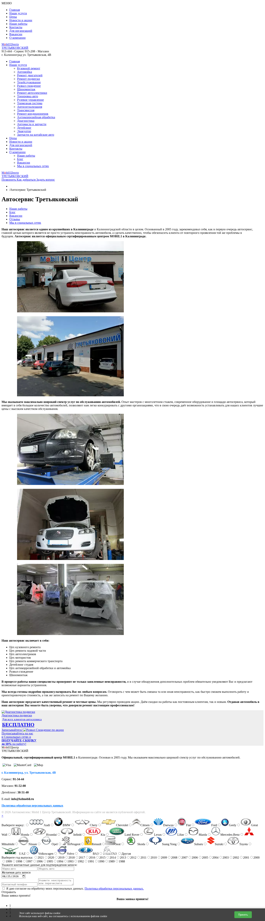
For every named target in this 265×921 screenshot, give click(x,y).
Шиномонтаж (26, 89)
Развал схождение (29, 85)
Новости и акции (20, 20)
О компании (17, 37)
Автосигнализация (29, 106)
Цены (13, 16)
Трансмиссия (25, 110)
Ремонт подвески (28, 78)
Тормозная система (29, 103)
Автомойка (24, 71)
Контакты (15, 27)
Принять (243, 914)
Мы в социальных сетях (33, 166)
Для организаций (20, 30)
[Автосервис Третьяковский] (70, 311)
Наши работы (18, 23)
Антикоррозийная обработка (36, 117)
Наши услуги (18, 13)
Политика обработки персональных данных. (114, 888)
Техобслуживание (29, 82)
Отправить (9, 892)
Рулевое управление (30, 99)
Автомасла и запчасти (31, 124)
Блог (20, 159)
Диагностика (25, 120)
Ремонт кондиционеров (32, 113)
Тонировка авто (27, 96)
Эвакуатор (24, 131)
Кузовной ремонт (28, 68)
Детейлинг (24, 127)
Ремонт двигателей (29, 75)
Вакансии (15, 34)
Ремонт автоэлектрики (32, 92)
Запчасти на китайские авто (35, 134)
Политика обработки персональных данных (32, 805)
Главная (14, 9)
